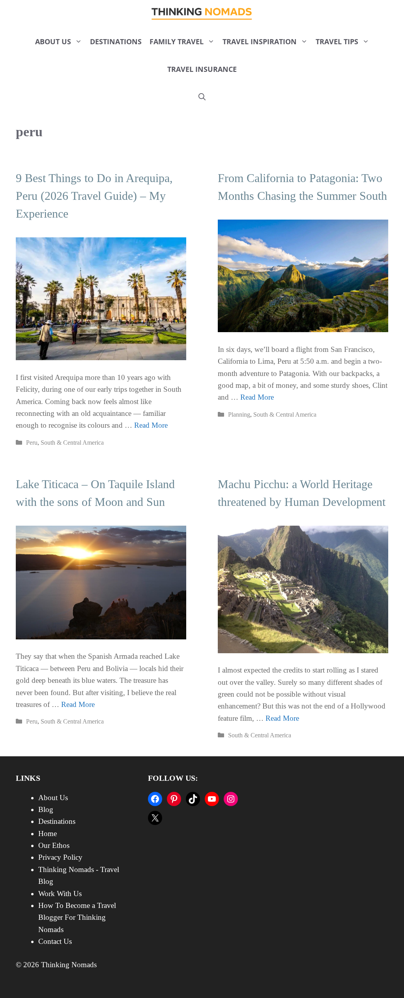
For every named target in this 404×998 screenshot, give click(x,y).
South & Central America (72, 442)
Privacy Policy (60, 857)
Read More (151, 425)
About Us (53, 41)
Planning (239, 414)
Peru (31, 442)
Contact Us (55, 941)
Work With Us (60, 893)
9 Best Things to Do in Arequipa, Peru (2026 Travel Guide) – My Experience (94, 195)
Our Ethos (53, 845)
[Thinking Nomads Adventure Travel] (202, 14)
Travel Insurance (202, 69)
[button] (202, 97)
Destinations (116, 41)
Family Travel (177, 41)
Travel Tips (337, 41)
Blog (45, 809)
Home (47, 833)
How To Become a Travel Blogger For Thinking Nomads (77, 917)
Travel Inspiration (260, 41)
